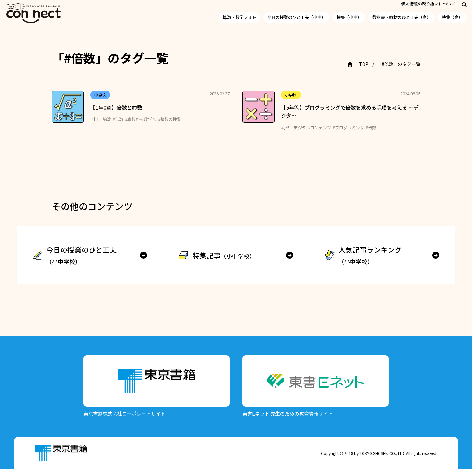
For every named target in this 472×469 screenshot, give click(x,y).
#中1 (94, 119)
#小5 (285, 127)
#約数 (106, 119)
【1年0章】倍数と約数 (116, 107)
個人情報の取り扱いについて (428, 4)
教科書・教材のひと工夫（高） (401, 17)
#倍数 (118, 119)
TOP (363, 64)
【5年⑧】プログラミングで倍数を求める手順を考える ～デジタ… (350, 112)
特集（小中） (349, 17)
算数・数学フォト (239, 17)
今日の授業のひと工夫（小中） (296, 17)
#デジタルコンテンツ (311, 127)
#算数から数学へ (140, 119)
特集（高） (452, 17)
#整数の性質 (169, 119)
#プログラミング (348, 127)
